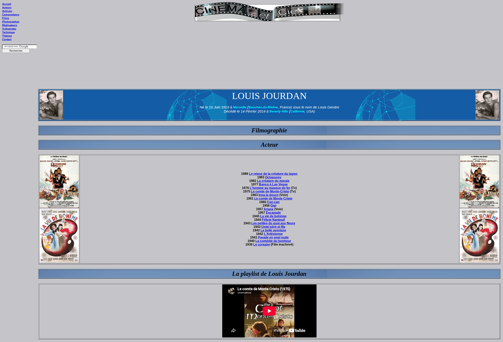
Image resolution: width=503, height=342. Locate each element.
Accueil (6, 4)
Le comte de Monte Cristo (273, 198)
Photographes (10, 21)
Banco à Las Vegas (273, 184)
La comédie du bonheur (273, 241)
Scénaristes (9, 28)
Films (5, 18)
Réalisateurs (9, 25)
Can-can (273, 202)
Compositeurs (10, 14)
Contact (6, 39)
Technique (8, 32)
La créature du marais (273, 180)
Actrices (7, 11)
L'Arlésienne (273, 234)
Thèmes (7, 35)
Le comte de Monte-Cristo (270, 191)
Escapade (273, 212)
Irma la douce (269, 195)
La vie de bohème (273, 216)
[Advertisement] (19, 129)
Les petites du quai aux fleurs (273, 223)
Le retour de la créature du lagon (273, 173)
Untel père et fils (273, 226)
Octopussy (273, 177)
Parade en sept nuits (273, 237)
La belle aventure (273, 230)
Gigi (273, 205)
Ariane (269, 209)
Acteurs (6, 7)
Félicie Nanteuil (273, 219)
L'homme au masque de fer (270, 188)
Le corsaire (261, 244)
